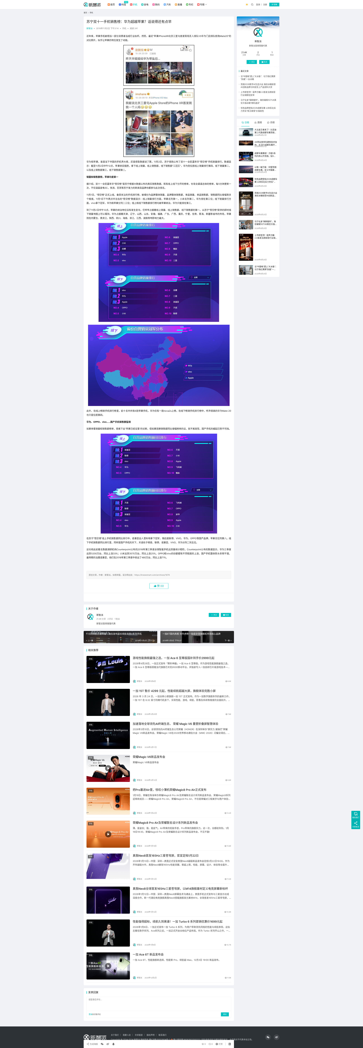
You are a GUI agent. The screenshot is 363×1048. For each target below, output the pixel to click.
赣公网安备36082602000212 (186, 1039)
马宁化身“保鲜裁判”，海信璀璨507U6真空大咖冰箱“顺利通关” (266, 224)
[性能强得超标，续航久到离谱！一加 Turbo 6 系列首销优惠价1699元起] (108, 933)
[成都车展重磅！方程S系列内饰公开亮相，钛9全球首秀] (246, 156)
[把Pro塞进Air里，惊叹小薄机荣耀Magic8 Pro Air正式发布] (108, 801)
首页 (112, 4)
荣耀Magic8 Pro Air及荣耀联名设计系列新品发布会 (165, 822)
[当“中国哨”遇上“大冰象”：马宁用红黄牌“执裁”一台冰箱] (246, 270)
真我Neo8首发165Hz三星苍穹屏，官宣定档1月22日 (166, 855)
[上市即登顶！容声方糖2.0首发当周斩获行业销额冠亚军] (246, 247)
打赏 (218, 1043)
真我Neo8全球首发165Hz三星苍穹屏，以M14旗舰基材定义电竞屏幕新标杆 (180, 888)
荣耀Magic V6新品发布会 (149, 757)
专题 (202, 4)
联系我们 (162, 1035)
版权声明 (151, 1035)
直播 (180, 4)
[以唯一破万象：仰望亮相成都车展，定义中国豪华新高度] (246, 169)
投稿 (275, 4)
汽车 (168, 4)
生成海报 (93, 1044)
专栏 (191, 4)
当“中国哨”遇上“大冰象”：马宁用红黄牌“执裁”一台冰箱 (266, 269)
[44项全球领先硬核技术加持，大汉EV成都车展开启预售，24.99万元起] (246, 143)
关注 (215, 615)
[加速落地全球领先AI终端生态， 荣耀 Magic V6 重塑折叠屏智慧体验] (108, 735)
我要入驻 (127, 1035)
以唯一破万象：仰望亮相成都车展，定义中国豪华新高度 (265, 170)
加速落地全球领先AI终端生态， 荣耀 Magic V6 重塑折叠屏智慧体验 (175, 724)
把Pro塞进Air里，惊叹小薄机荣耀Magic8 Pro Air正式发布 (169, 790)
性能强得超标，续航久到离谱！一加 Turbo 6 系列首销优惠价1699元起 (177, 921)
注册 (265, 4)
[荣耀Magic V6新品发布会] (108, 768)
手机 (135, 4)
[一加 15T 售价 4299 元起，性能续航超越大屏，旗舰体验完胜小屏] (108, 702)
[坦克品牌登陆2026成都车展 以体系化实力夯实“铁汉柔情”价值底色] (246, 182)
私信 (227, 615)
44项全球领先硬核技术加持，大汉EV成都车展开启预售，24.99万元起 (266, 145)
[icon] (268, 1037)
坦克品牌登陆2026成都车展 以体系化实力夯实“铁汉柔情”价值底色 (266, 182)
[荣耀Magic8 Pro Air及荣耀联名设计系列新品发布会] (108, 834)
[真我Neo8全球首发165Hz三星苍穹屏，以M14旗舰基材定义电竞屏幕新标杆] (108, 900)
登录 (258, 4)
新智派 (89, 28)
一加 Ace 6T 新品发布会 (148, 954)
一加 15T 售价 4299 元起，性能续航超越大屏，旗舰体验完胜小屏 (174, 691)
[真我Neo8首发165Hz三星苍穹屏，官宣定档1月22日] (108, 867)
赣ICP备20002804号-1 (159, 1039)
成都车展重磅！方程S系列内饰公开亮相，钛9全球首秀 (265, 156)
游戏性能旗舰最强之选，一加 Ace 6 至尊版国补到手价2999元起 (173, 658)
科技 (124, 4)
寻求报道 (139, 1035)
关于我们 (115, 1035)
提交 (225, 1014)
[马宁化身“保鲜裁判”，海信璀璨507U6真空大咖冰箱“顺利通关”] (246, 224)
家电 (146, 4)
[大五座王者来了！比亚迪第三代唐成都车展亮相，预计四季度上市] (246, 132)
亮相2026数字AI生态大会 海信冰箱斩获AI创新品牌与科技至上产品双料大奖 (266, 196)
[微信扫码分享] (102, 1044)
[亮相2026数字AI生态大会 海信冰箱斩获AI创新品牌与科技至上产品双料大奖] (246, 203)
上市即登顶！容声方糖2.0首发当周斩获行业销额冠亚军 (265, 238)
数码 (157, 4)
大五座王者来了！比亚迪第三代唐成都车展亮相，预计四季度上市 (265, 132)
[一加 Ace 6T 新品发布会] (108, 965)
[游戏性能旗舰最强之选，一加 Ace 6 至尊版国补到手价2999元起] (108, 669)
